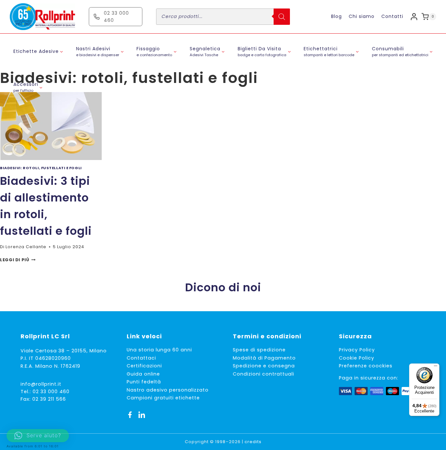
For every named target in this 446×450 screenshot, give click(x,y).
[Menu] (435, 367)
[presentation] (51, 126)
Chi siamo (361, 16)
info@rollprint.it (41, 384)
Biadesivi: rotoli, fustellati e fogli (41, 167)
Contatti (392, 16)
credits (253, 441)
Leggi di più (18, 260)
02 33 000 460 (51, 391)
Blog (336, 16)
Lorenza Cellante (26, 246)
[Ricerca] (282, 16)
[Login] (414, 16)
